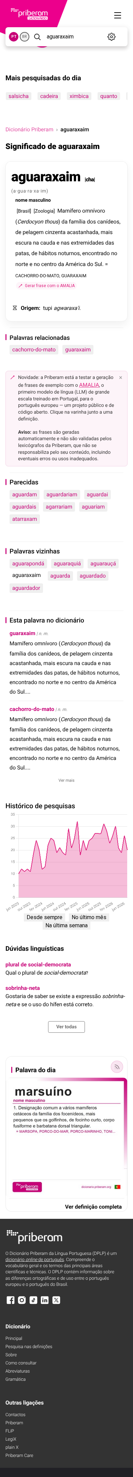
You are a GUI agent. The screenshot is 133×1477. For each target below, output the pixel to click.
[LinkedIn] (45, 1303)
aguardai (97, 494)
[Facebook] (10, 1303)
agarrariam (59, 506)
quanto (108, 96)
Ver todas (66, 1027)
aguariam (93, 506)
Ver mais (67, 780)
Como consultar (20, 1363)
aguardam (24, 494)
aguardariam (61, 494)
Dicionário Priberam (29, 129)
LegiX (10, 1439)
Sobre (11, 1355)
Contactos (15, 1414)
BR (24, 36)
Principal (13, 1338)
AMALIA (89, 385)
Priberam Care (19, 1455)
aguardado (93, 575)
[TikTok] (33, 1303)
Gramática (15, 1379)
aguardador (26, 588)
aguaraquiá (67, 563)
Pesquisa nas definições (28, 1346)
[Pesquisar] (37, 36)
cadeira (49, 96)
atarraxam (24, 519)
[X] (56, 1303)
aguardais (24, 506)
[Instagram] (22, 1303)
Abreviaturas (17, 1371)
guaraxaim (78, 349)
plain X (11, 1447)
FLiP (9, 1431)
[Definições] (111, 36)
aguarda (60, 575)
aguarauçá (103, 563)
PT (13, 36)
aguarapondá (28, 563)
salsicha (19, 96)
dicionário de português (34, 1259)
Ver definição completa (93, 1207)
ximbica (79, 96)
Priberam (14, 1423)
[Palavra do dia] (117, 1067)
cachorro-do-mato (34, 349)
